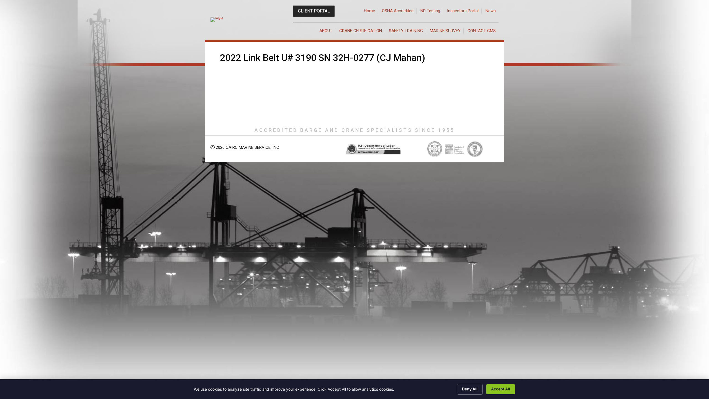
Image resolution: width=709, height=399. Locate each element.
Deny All (469, 389)
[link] (369, 11)
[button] (314, 11)
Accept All (500, 389)
